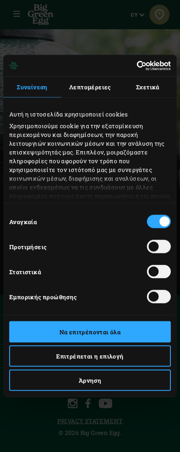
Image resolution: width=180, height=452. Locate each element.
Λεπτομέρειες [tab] (90, 87)
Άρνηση (90, 380)
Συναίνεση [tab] (32, 87)
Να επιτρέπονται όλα (90, 332)
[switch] (159, 246)
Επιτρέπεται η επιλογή (89, 356)
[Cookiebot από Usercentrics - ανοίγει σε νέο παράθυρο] (134, 66)
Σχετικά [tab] (147, 87)
